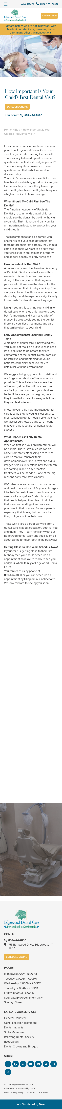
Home (8, 130)
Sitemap (31, 1092)
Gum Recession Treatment (20, 1023)
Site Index (43, 1092)
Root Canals (11, 1042)
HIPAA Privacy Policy (13, 1092)
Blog (17, 130)
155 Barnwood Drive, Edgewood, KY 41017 (30, 946)
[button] (8, 1064)
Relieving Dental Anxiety (19, 1037)
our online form (45, 579)
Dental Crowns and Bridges (21, 1046)
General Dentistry (15, 1018)
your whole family (20, 563)
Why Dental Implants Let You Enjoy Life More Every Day (31, 783)
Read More (14, 678)
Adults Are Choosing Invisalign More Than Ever (31, 669)
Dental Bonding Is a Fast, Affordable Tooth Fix (31, 726)
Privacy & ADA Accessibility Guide (19, 1088)
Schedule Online (49, 15)
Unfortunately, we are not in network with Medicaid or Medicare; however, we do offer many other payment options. (31, 29)
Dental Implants (13, 1027)
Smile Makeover (14, 1032)
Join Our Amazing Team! (31, 1104)
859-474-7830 (13, 575)
